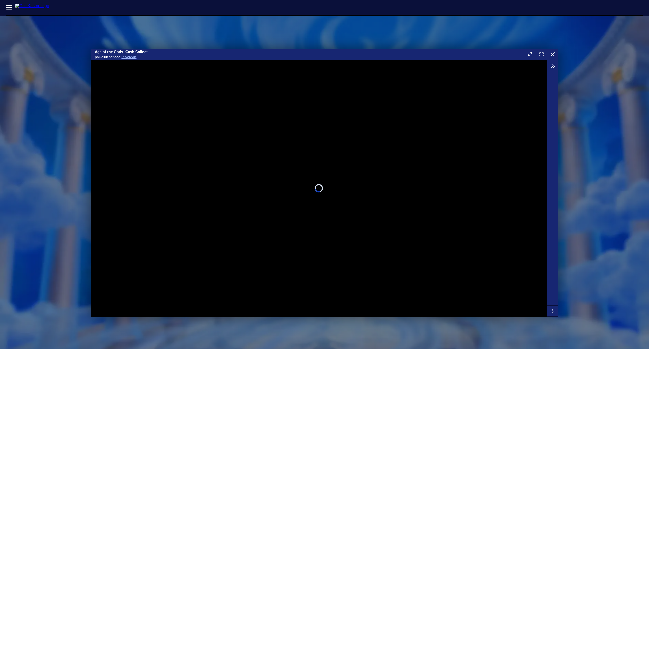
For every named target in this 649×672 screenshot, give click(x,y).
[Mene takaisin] (552, 54)
